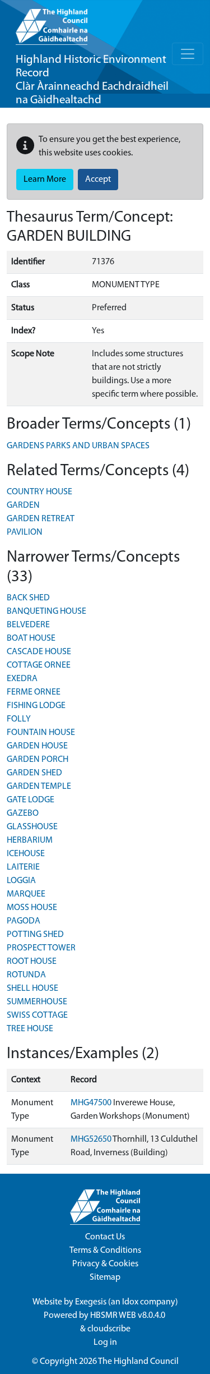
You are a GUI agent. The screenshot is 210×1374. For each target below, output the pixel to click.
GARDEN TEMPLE (39, 786)
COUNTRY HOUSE (39, 492)
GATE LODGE (30, 800)
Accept (98, 179)
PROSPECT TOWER (41, 948)
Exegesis (90, 1302)
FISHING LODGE (36, 705)
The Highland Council (138, 1361)
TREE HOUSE (30, 1028)
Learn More (45, 179)
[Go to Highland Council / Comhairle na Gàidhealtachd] (51, 22)
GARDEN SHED (34, 773)
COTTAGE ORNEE (39, 665)
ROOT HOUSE (32, 961)
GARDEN (23, 505)
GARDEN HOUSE (37, 746)
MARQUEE (26, 894)
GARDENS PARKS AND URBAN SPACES (78, 446)
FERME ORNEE (33, 692)
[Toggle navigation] (187, 54)
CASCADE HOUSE (39, 651)
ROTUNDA (26, 975)
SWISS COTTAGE (37, 1015)
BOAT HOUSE (31, 638)
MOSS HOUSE (32, 907)
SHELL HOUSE (32, 988)
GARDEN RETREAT (40, 518)
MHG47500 (91, 1103)
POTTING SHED (35, 934)
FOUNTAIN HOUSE (41, 732)
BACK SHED (28, 598)
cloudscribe (108, 1329)
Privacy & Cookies (105, 1264)
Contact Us (105, 1237)
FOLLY (19, 719)
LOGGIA (21, 880)
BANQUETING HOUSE (46, 611)
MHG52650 (91, 1139)
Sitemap (105, 1277)
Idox (130, 1302)
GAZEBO (23, 813)
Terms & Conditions (105, 1250)
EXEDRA (22, 678)
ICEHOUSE (26, 853)
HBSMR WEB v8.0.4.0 (128, 1315)
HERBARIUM (30, 840)
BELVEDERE (28, 625)
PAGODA (23, 921)
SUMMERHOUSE (37, 1002)
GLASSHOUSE (32, 826)
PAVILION (25, 532)
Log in (105, 1342)
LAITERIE (23, 867)
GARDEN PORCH (37, 759)
